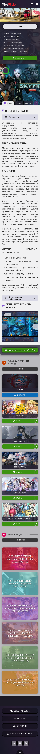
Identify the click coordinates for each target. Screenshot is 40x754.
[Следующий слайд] (35, 327)
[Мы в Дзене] (20, 743)
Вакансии (21, 726)
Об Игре (9, 103)
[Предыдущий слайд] (4, 327)
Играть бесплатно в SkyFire (21, 350)
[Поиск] (37, 4)
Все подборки (19, 540)
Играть (19, 103)
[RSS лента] (26, 743)
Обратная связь (22, 711)
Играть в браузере (21, 58)
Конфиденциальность (21, 733)
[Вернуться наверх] (20, 752)
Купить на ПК (21, 395)
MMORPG (15, 39)
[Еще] (36, 103)
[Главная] (9, 4)
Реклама (21, 718)
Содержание (15, 117)
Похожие (28, 103)
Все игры (19, 369)
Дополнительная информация (16, 298)
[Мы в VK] (14, 743)
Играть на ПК (19, 421)
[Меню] (31, 4)
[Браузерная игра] (17, 36)
